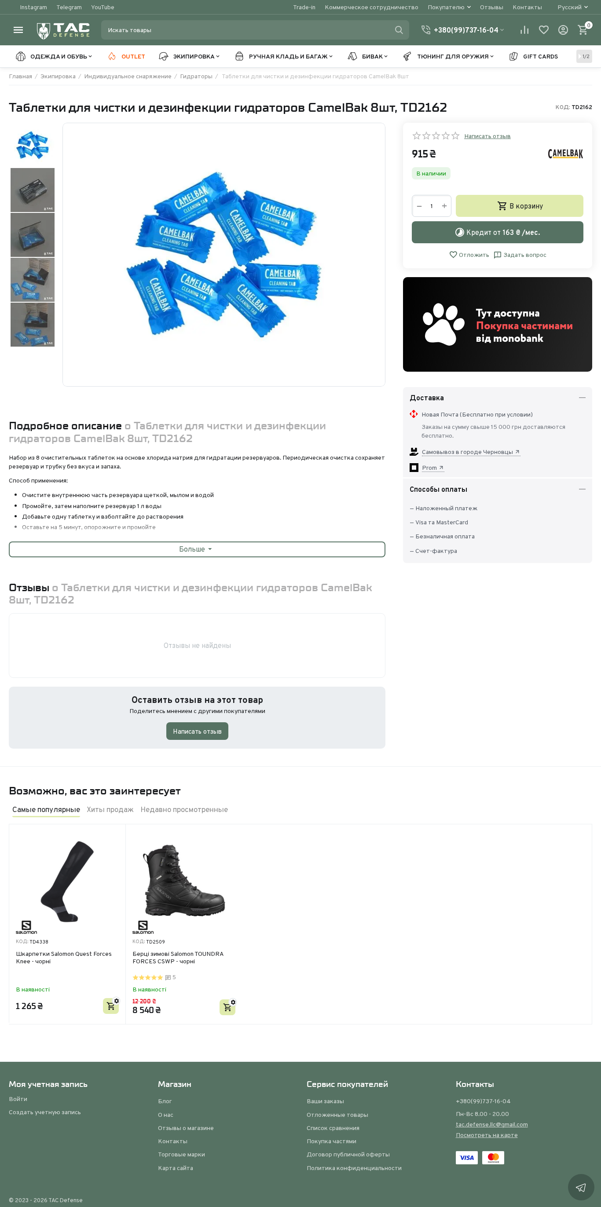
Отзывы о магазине (186, 1127)
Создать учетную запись (45, 1112)
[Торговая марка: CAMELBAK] (565, 153)
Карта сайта (175, 1167)
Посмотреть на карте (487, 1134)
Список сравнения (333, 1127)
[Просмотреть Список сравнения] (524, 30)
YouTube (102, 7)
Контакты (527, 7)
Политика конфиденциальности (354, 1167)
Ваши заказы (325, 1101)
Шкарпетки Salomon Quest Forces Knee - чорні (64, 958)
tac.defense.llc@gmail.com (492, 1124)
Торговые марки (181, 1154)
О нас (165, 1114)
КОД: (563, 107)
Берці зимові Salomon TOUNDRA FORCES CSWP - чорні (178, 958)
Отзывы (491, 7)
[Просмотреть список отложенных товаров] (544, 30)
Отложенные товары (337, 1114)
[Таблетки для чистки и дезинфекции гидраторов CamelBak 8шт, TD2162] (223, 255)
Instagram (33, 7)
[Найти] (399, 30)
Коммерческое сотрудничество (371, 7)
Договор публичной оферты (348, 1154)
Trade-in (304, 7)
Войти (18, 1098)
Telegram (69, 7)
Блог (165, 1101)
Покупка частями (331, 1141)
